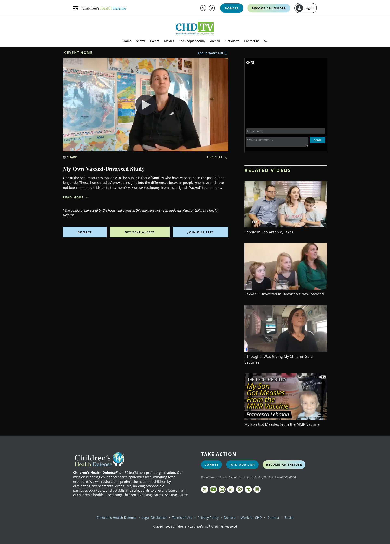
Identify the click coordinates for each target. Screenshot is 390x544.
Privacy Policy (208, 517)
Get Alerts (232, 41)
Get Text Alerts (140, 232)
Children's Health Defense (116, 517)
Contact (273, 517)
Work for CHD (251, 517)
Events (154, 41)
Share (72, 157)
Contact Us (251, 41)
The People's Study (192, 41)
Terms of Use (182, 517)
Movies (169, 41)
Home (127, 41)
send (317, 140)
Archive (215, 41)
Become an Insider (284, 464)
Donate (85, 232)
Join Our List (200, 232)
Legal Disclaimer (154, 517)
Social (289, 517)
